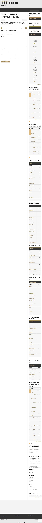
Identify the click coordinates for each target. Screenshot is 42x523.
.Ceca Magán (31, 167)
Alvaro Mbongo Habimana (33, 274)
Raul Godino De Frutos (32, 269)
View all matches (38, 20)
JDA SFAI (34, 151)
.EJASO (30, 199)
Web (2, 54)
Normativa (5, 8)
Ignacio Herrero (31, 264)
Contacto (2, 10)
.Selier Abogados (32, 192)
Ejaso (34, 153)
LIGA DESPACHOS (9, 3)
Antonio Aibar (31, 379)
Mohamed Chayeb (32, 255)
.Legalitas (30, 190)
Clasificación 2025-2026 (11, 8)
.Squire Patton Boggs (32, 185)
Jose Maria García (32, 262)
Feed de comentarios (33, 489)
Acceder (31, 486)
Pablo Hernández (32, 257)
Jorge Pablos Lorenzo (33, 466)
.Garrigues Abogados (32, 180)
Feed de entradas (32, 487)
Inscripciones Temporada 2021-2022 (35, 467)
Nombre (3, 48)
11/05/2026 (35, 65)
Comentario (3, 36)
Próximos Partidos (27, 8)
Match (34, 43)
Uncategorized (32, 481)
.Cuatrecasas (31, 174)
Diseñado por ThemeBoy (37, 519)
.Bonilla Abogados (32, 231)
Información (32, 477)
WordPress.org (32, 490)
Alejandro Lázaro (32, 348)
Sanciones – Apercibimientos (34, 449)
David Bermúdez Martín (33, 271)
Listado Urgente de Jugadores (6, 28)
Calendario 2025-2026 (19, 8)
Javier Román (31, 252)
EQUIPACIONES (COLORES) (21, 28)
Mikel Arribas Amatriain (33, 369)
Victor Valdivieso (32, 376)
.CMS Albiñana (31, 195)
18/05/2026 (35, 46)
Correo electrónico (4, 51)
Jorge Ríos (31, 267)
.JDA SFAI (30, 172)
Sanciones (31, 452)
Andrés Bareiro (31, 334)
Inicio (2, 8)
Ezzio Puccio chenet (32, 328)
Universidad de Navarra (33, 133)
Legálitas (34, 98)
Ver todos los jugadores (37, 358)
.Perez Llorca (31, 197)
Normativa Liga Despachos (34, 478)
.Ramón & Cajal (31, 183)
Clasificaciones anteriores (35, 8)
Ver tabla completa (38, 119)
